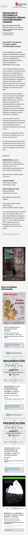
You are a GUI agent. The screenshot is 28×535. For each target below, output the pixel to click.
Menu (5, 6)
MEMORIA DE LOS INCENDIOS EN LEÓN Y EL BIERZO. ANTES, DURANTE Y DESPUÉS (14, 515)
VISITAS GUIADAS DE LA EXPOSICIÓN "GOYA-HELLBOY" (12, 329)
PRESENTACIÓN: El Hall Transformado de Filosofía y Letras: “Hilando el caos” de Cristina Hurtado (12, 451)
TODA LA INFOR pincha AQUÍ (11, 234)
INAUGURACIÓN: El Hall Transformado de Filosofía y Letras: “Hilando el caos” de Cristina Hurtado (12, 390)
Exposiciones (9, 34)
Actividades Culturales (20, 7)
